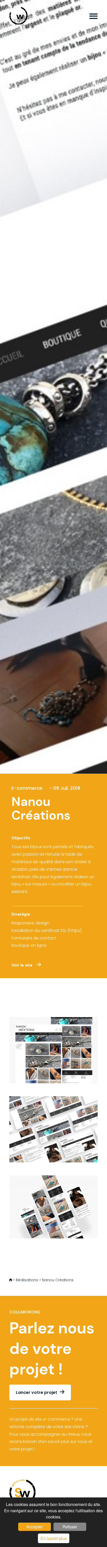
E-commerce (26, 788)
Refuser (70, 1527)
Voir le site (21, 965)
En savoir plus (54, 1538)
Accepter (34, 1527)
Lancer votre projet (36, 1392)
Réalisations (27, 1280)
